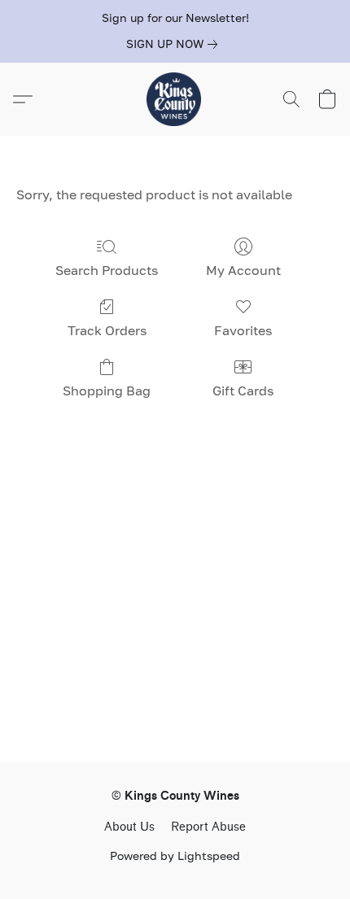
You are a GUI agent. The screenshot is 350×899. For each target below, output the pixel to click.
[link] (175, 44)
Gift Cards (242, 390)
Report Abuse (208, 827)
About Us (129, 827)
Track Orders (107, 330)
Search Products (106, 270)
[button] (175, 99)
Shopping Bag (107, 390)
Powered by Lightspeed (175, 855)
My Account (243, 270)
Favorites (243, 330)
